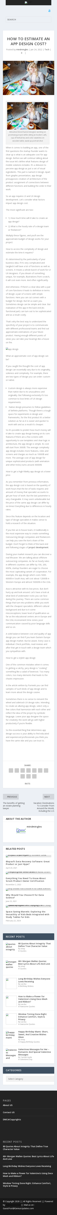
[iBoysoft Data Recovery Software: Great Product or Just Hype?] (28, 856)
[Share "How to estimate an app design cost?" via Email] (28, 776)
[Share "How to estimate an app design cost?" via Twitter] (17, 770)
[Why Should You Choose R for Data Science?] (28, 889)
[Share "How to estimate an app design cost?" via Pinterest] (34, 770)
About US (7, 1105)
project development (38, 547)
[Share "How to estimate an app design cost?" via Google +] (23, 770)
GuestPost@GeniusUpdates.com (18, 1208)
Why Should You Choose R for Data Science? (25, 896)
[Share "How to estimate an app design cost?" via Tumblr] (28, 770)
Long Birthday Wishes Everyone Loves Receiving (27, 1166)
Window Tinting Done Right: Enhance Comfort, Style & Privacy (27, 1184)
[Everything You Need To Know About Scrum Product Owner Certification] (28, 873)
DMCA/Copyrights (12, 1119)
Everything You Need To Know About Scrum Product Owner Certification (26, 879)
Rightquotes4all (13, 1204)
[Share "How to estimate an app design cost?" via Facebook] (11, 770)
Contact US (8, 1112)
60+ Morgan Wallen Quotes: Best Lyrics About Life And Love (28, 1157)
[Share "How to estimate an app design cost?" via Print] (34, 776)
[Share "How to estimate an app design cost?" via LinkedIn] (40, 770)
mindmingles (22, 49)
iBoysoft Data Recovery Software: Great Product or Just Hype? (28, 862)
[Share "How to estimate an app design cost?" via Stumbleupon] (23, 776)
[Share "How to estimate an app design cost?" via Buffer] (46, 770)
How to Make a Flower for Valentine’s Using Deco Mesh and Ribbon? (28, 1174)
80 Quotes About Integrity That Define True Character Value (25, 1147)
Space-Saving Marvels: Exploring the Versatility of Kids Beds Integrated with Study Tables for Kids (27, 914)
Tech (47, 49)
